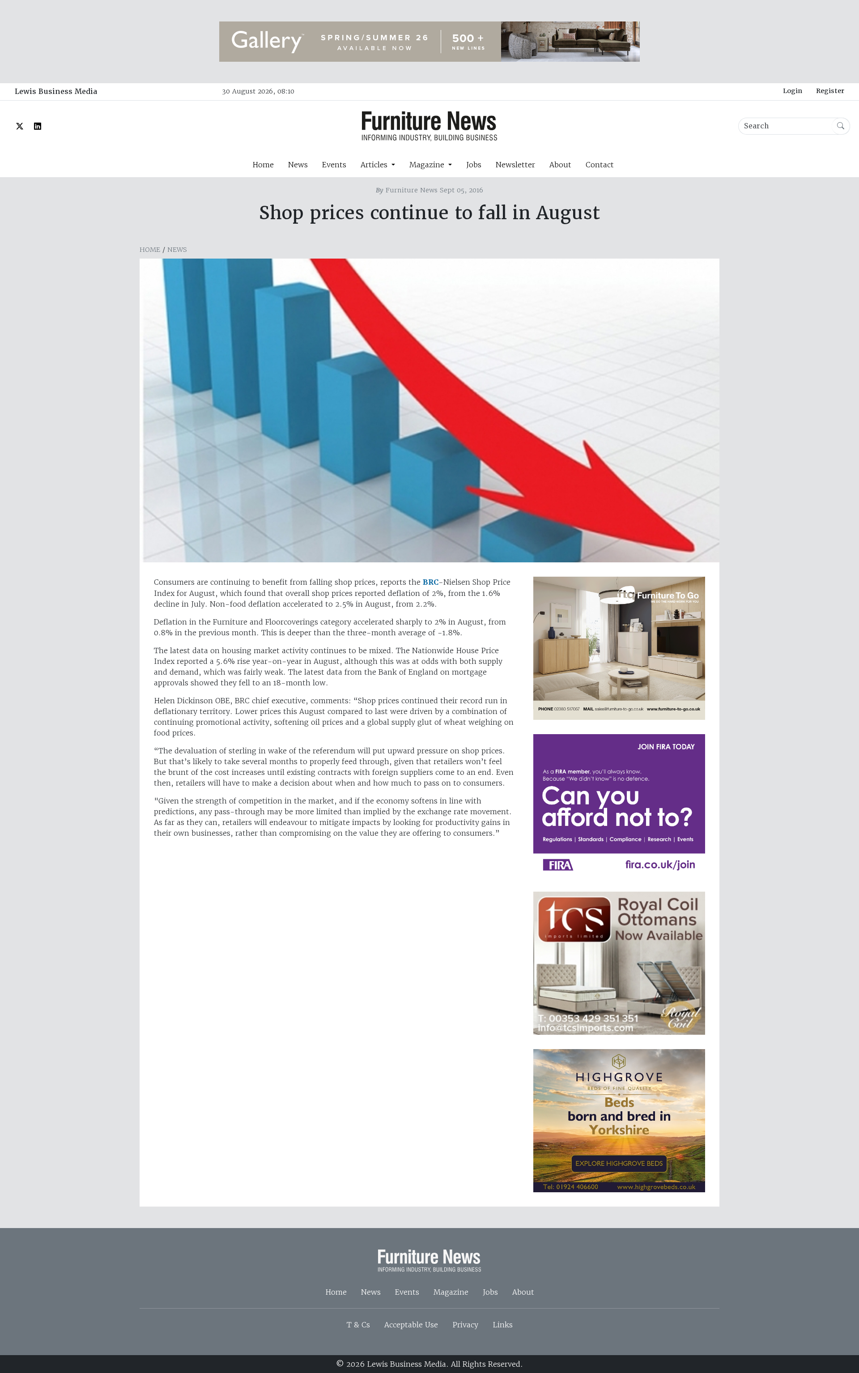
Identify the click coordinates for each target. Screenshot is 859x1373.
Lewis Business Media (56, 91)
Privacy (465, 1324)
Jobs (473, 164)
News (298, 164)
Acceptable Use (411, 1324)
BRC (430, 582)
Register (830, 91)
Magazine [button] (428, 164)
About (560, 164)
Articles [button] (375, 164)
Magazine (451, 1292)
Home (263, 164)
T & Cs (358, 1324)
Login (792, 91)
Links (503, 1324)
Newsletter (515, 164)
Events (334, 164)
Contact (600, 164)
